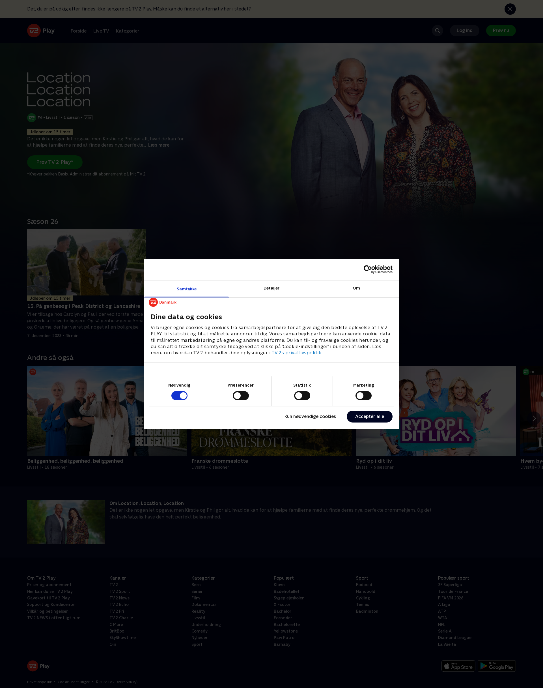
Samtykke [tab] (187, 288)
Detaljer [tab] (272, 287)
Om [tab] (356, 287)
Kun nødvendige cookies (310, 416)
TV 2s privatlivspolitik (297, 352)
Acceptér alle (369, 416)
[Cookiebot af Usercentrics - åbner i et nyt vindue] (368, 269)
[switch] (241, 395)
